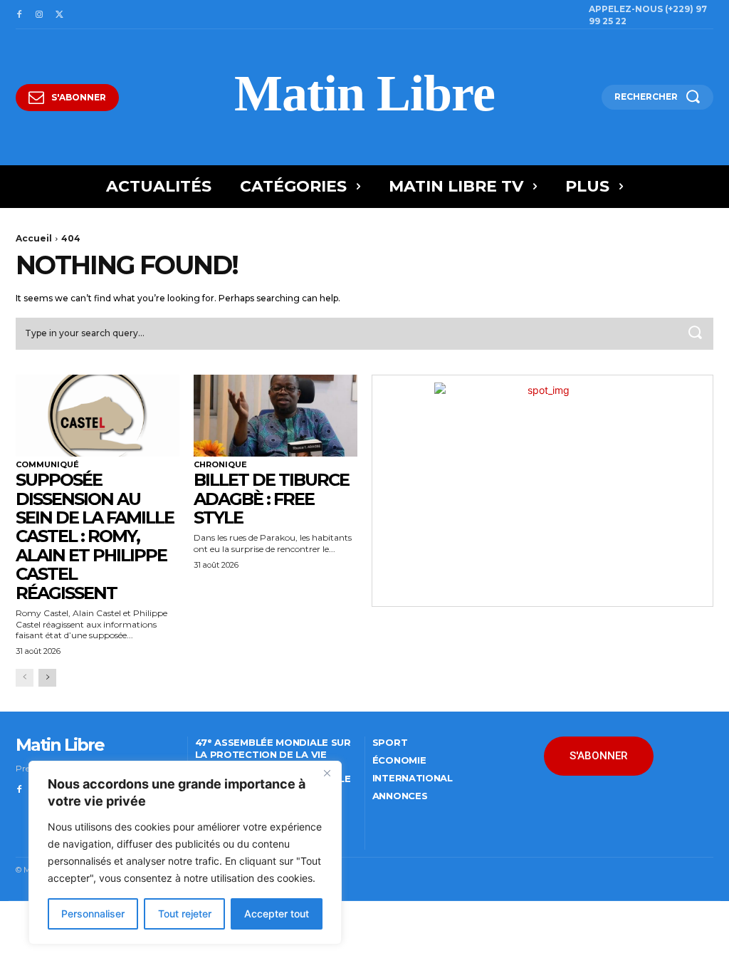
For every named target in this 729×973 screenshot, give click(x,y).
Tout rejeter (184, 913)
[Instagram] (39, 15)
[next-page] (47, 678)
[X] (59, 15)
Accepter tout (276, 913)
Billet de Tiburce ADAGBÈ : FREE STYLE (271, 498)
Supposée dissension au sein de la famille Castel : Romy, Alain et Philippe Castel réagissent (95, 536)
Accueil (34, 238)
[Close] (326, 772)
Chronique (220, 464)
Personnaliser (93, 913)
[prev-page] (24, 678)
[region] (185, 853)
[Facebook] (19, 15)
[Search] (694, 334)
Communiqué (47, 464)
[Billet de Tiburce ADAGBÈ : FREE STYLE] (275, 416)
